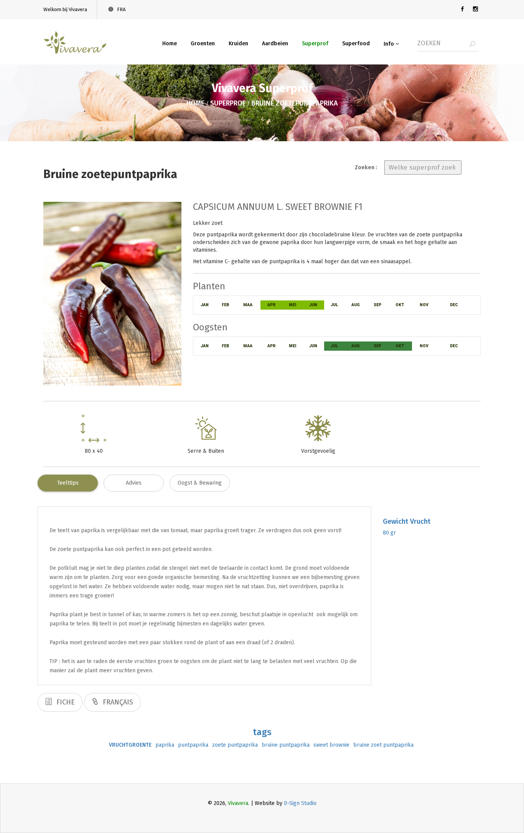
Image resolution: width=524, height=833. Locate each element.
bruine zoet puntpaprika (383, 745)
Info (389, 44)
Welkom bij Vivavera (65, 9)
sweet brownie (331, 745)
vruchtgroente (130, 745)
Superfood (356, 43)
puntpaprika (193, 745)
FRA (120, 9)
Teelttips (68, 483)
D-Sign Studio (300, 803)
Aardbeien (275, 43)
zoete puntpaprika (235, 745)
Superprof (315, 43)
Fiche (64, 702)
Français (117, 702)
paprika (164, 745)
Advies (134, 483)
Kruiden (238, 43)
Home (169, 43)
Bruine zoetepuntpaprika (294, 103)
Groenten (203, 43)
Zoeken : (366, 167)
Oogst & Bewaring (200, 483)
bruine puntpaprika (286, 745)
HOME (195, 103)
